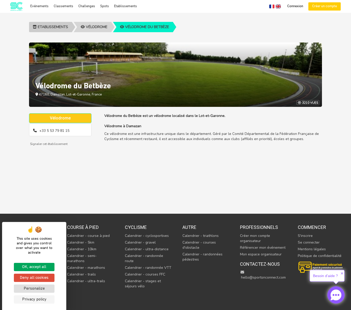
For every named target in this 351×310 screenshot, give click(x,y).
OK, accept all (34, 267)
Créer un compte (324, 6)
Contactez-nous (260, 264)
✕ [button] (342, 273)
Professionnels (259, 227)
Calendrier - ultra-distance (147, 249)
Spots (104, 6)
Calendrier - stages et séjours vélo (143, 284)
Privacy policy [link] (34, 299)
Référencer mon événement (262, 247)
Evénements (39, 6)
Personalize (34, 289)
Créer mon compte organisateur (255, 238)
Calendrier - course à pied (88, 235)
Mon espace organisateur (261, 254)
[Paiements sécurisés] (321, 266)
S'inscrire (305, 235)
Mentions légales (312, 249)
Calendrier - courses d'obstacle (199, 245)
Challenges (86, 6)
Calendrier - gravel (140, 242)
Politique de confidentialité (319, 255)
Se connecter (309, 242)
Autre (189, 227)
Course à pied (83, 227)
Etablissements (125, 6)
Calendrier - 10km (81, 249)
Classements (63, 6)
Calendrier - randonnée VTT (148, 267)
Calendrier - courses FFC (145, 274)
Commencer (312, 227)
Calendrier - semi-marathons (82, 258)
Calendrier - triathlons (200, 235)
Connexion (295, 6)
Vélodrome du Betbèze (146, 26)
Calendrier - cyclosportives (147, 235)
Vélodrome (96, 26)
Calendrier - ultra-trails (86, 281)
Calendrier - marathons (86, 267)
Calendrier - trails (81, 274)
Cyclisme (136, 227)
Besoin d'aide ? (325, 276)
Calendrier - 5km (80, 242)
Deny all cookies (34, 278)
